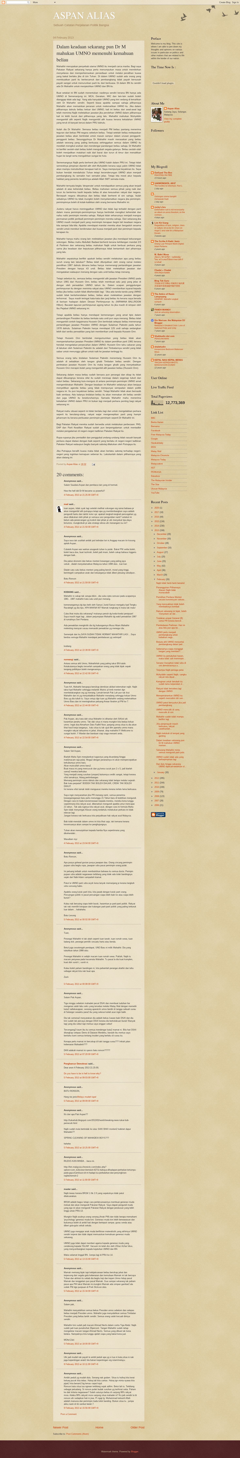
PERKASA (156, 472)
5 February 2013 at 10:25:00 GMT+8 (81, 1147)
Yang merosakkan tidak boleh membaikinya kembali (170, 605)
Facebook (155, 430)
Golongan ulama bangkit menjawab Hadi (165, 197)
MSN (153, 447)
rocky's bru (160, 207)
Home (99, 1427)
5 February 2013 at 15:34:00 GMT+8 (81, 1291)
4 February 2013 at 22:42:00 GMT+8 (81, 673)
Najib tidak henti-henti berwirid (170, 583)
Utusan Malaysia (159, 488)
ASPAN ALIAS (84, 15)
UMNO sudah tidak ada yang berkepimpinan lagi (170, 758)
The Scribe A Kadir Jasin (167, 241)
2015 (157, 521)
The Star (155, 484)
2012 (157, 778)
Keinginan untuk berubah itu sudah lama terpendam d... (170, 682)
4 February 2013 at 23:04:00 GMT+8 (81, 843)
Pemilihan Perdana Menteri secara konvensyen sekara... (171, 598)
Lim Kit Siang (161, 223)
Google (154, 438)
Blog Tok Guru (161, 281)
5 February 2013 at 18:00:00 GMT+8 (81, 1344)
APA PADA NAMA (162, 273)
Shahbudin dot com (164, 336)
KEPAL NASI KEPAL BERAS (168, 360)
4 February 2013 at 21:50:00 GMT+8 (81, 527)
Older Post (137, 1427)
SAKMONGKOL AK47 (165, 183)
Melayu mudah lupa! (86, 1097)
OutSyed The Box (163, 172)
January (161, 772)
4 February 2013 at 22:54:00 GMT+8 (81, 737)
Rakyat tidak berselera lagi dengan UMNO (168, 689)
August (160, 552)
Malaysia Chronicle (160, 455)
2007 (157, 800)
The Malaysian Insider (161, 480)
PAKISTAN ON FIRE (163, 175)
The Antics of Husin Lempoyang (164, 295)
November (162, 538)
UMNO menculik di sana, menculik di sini (168, 710)
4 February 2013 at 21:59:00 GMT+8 (81, 582)
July (159, 556)
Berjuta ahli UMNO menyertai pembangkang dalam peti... (170, 643)
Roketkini (155, 476)
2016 (157, 517)
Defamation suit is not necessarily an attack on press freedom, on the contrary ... (169, 212)
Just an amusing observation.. (167, 312)
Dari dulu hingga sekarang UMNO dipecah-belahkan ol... (171, 765)
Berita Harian (157, 422)
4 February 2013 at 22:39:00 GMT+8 (81, 650)
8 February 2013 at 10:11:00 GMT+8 (81, 1364)
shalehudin (160, 347)
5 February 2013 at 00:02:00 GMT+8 (81, 919)
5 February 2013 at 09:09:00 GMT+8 (81, 1101)
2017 (157, 512)
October (161, 543)
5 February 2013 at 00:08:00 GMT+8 (81, 984)
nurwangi (68, 659)
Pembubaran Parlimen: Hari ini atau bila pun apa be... (170, 626)
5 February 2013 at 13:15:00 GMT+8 (81, 1259)
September (162, 547)
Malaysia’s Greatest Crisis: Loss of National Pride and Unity (169, 326)
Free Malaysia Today (161, 434)
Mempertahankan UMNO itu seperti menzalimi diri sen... (170, 696)
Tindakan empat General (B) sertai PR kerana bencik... (169, 619)
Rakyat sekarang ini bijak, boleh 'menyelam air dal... (171, 612)
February (161, 579)
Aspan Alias (73, 464)
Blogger (134, 1451)
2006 (157, 805)
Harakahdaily (157, 443)
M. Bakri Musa (161, 254)
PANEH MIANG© (162, 309)
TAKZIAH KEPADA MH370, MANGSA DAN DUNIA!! (166, 363)
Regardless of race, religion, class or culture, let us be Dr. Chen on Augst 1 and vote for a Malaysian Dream (169, 229)
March (160, 575)
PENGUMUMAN (161, 339)
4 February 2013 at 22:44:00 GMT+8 (81, 705)
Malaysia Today (158, 459)
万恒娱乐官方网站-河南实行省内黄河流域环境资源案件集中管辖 (169, 284)
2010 (157, 787)
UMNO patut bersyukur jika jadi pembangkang (171, 703)
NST (153, 468)
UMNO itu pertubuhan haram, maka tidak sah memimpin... (171, 657)
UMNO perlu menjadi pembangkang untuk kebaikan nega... (167, 635)
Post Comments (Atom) (77, 1434)
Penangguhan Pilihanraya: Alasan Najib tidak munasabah (168, 590)
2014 (157, 526)
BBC (153, 418)
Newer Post (60, 1427)
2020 (157, 508)
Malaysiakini (157, 463)
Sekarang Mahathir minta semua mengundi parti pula (170, 751)
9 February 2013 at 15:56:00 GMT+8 (81, 1408)
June (159, 561)
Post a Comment (69, 1414)
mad (66, 504)
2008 (157, 796)
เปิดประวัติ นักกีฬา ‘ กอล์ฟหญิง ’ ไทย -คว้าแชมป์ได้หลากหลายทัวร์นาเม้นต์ (168, 259)
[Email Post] (93, 464)
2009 (157, 791)
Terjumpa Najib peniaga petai (170, 670)
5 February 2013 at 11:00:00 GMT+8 (81, 1180)
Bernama (155, 426)
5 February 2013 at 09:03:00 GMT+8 (81, 1077)
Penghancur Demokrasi (76, 1063)
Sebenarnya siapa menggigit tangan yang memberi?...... (170, 650)
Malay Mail (156, 451)
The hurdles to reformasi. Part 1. (168, 186)
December (162, 534)
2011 (157, 782)
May (159, 566)
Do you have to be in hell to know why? (82, 1073)
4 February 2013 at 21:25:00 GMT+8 (81, 495)
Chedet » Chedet (162, 270)
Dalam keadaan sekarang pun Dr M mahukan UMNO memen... (170, 743)
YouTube (155, 493)
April (159, 570)
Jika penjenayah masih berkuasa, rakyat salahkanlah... (167, 726)
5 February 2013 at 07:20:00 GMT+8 (81, 1054)
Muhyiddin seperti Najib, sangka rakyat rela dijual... (171, 675)
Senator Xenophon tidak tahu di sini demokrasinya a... (171, 664)
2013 (157, 530)
